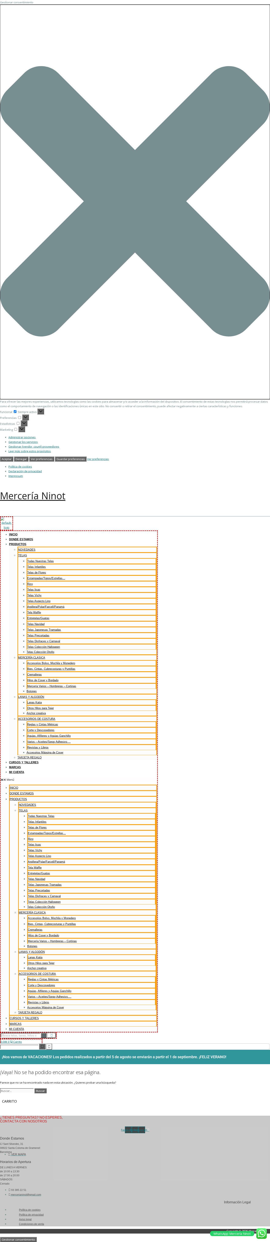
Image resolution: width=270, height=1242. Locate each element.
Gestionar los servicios (23, 442)
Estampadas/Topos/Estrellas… (46, 578)
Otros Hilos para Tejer (40, 708)
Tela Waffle (34, 612)
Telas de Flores (36, 572)
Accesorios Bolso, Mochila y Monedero (51, 663)
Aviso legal (25, 1219)
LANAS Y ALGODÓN (31, 697)
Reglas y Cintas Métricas (42, 724)
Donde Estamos (21, 539)
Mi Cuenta (16, 772)
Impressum (15, 476)
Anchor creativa (36, 713)
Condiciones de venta (31, 1224)
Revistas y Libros (38, 747)
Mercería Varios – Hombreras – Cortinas (51, 686)
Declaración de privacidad (25, 471)
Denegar (21, 459)
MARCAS (15, 767)
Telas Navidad (36, 624)
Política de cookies (20, 466)
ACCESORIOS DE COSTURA (36, 718)
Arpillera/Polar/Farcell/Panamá (45, 606)
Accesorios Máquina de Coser (45, 752)
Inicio (13, 534)
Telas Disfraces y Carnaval (43, 641)
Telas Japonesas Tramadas (44, 629)
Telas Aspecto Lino (38, 601)
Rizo (30, 584)
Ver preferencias (42, 459)
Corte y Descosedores (40, 730)
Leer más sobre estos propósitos (29, 451)
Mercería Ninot (32, 495)
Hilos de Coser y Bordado (42, 680)
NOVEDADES (26, 549)
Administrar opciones (22, 437)
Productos (17, 544)
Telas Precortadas (38, 635)
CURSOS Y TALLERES (24, 762)
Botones (32, 691)
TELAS (22, 555)
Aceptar (7, 459)
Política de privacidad (31, 1214)
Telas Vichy (34, 595)
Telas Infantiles (36, 566)
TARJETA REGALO (30, 757)
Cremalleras (34, 674)
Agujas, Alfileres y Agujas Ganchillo (49, 735)
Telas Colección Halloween (43, 646)
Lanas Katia (34, 702)
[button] (135, 202)
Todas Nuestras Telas (40, 561)
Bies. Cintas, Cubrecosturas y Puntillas (51, 668)
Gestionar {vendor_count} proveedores (33, 446)
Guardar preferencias (71, 459)
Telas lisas (33, 589)
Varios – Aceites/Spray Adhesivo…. (49, 741)
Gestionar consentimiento (18, 1239)
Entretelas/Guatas (38, 618)
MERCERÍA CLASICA (31, 657)
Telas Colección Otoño (40, 652)
